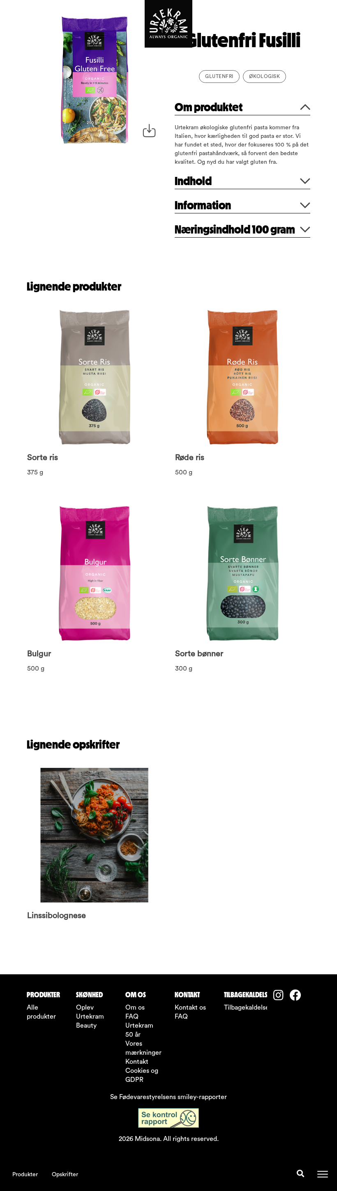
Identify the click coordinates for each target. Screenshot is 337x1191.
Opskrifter (65, 1174)
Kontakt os (190, 1007)
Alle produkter (41, 1012)
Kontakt (136, 1061)
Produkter (25, 1174)
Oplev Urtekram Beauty (90, 1016)
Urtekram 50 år (139, 1030)
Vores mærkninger (143, 1048)
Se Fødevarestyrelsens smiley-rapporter (168, 1097)
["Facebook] (298, 996)
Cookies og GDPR (141, 1075)
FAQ (131, 1016)
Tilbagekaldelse (242, 1007)
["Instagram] (281, 996)
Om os (135, 1007)
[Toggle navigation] (322, 1174)
